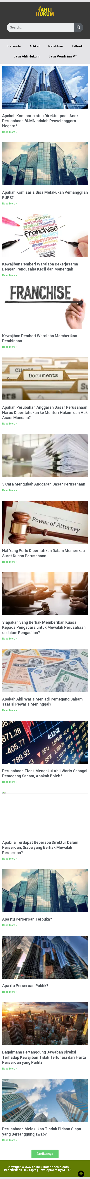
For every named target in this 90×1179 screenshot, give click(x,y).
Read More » (9, 132)
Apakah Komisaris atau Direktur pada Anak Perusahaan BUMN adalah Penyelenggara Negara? (40, 120)
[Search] (78, 27)
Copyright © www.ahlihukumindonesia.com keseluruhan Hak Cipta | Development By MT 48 (37, 1168)
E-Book (77, 46)
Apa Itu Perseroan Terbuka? (27, 919)
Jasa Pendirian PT (62, 56)
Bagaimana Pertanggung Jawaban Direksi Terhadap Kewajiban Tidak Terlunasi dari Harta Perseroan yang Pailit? (44, 1057)
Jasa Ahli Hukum (26, 56)
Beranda (14, 46)
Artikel (34, 46)
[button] (45, 1154)
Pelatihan (55, 46)
